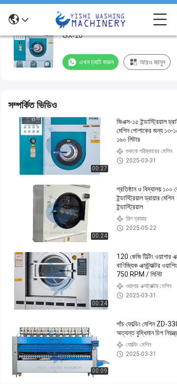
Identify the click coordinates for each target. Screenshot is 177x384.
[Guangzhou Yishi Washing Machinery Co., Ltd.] (91, 20)
